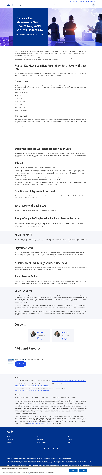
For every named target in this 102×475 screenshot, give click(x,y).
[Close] (99, 470)
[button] (38, 338)
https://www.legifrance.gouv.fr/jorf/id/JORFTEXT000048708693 (32, 390)
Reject (73, 470)
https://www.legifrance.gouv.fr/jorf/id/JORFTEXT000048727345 (69, 380)
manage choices (12, 473)
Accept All (83, 470)
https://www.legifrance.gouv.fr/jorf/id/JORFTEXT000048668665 (32, 385)
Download (21, 364)
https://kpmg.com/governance (69, 462)
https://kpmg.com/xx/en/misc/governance (40, 423)
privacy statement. (26, 473)
